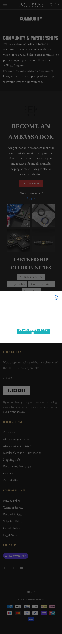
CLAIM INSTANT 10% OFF (33, 331)
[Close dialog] (56, 298)
